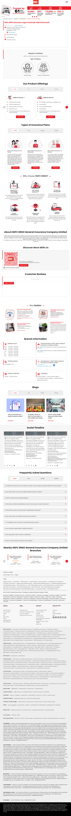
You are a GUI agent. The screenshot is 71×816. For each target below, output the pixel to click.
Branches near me (7, 18)
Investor (5, 613)
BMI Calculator (6, 652)
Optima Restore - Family (33, 649)
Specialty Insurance (31, 685)
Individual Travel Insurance (26, 659)
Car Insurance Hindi (26, 710)
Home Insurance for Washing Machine (11, 673)
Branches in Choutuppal (42, 595)
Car (29, 393)
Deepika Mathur (14, 688)
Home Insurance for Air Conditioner (28, 673)
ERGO (19, 715)
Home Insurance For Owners (32, 671)
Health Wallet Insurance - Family (10, 649)
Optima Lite (42, 649)
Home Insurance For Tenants (19, 671)
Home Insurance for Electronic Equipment (25, 675)
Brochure (12, 695)
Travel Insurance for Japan (33, 664)
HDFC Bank (14, 715)
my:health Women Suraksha (52, 645)
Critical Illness (46, 692)
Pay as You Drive (55, 636)
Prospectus (17, 695)
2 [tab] (34, 16)
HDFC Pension (62, 718)
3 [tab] (36, 16)
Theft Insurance (6, 678)
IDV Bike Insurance (62, 638)
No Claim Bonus (58, 631)
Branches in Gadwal (54, 595)
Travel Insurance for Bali (8, 662)
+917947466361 (10, 37)
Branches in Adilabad (8, 595)
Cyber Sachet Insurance (17, 683)
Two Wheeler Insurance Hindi (37, 710)
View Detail (20, 117)
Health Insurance (17, 692)
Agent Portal (38, 624)
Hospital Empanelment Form (20, 698)
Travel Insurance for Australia (59, 661)
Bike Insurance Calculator (53, 633)
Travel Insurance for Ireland (9, 664)
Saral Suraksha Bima (22, 649)
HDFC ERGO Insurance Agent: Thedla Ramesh (35, 556)
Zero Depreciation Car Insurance (33, 631)
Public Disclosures (7, 622)
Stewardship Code (23, 610)
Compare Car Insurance (20, 631)
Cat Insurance (22, 655)
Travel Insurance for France (46, 662)
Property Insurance (16, 677)
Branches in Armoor (19, 595)
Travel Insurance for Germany (59, 662)
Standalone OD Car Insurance (9, 633)
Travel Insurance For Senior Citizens (23, 661)
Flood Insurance (25, 677)
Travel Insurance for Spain (22, 666)
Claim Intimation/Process (41, 610)
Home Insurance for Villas (42, 678)
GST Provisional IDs (40, 617)
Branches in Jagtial (28, 597)
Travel (42, 393)
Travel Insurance (16, 659)
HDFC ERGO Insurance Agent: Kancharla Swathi (56, 557)
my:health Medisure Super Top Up (53, 650)
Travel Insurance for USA (8, 668)
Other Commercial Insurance (42, 685)
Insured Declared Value (30, 633)
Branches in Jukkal (50, 597)
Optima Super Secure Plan (22, 650)
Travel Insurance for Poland (60, 664)
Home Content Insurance (55, 677)
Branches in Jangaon (39, 597)
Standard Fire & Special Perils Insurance (32, 683)
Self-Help (38, 613)
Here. (20, 652)
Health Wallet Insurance (40, 647)
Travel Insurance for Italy (21, 664)
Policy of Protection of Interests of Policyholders (43, 619)
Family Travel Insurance (39, 659)
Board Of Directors (7, 610)
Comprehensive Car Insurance (39, 629)
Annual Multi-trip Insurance (9, 661)
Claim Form (38, 695)
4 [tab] (38, 16)
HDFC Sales (45, 718)
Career (4, 618)
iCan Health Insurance (17, 647)
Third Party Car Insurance (52, 629)
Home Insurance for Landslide (42, 675)
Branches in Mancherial (58, 600)
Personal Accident (41, 645)
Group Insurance (62, 683)
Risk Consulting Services (20, 685)
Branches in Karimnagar (42, 598)
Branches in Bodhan (30, 595)
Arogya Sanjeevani (7, 647)
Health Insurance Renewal (8, 645)
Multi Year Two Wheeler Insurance (33, 636)
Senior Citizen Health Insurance (55, 643)
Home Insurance (30, 701)
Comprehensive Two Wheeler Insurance (11, 635)
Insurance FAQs (21, 705)
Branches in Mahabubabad (44, 600)
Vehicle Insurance (7, 636)
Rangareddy (23, 18)
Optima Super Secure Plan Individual (36, 650)
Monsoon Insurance (34, 677)
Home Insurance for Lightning (9, 675)
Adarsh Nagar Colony (8, 574)
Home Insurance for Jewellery (43, 673)
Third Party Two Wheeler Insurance (28, 635)
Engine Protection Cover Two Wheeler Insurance (13, 640)
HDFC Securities (29, 718)
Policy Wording (32, 695)
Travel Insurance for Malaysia (46, 664)
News (54, 615)
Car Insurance (15, 629)
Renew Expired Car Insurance (47, 631)
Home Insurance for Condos (30, 678)
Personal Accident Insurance (49, 701)
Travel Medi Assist (34, 705)
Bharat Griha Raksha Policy (16, 678)
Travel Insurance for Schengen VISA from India (42, 661)
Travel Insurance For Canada (21, 662)
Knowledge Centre (50, 705)
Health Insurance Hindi (15, 710)
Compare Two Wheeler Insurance (44, 635)
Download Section (40, 612)
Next (66, 107)
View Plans (15, 167)
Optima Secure (49, 647)
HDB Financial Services (53, 718)
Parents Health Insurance (42, 643)
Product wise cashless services (33, 698)
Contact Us (55, 610)
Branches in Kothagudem (16, 600)
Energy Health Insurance (28, 647)
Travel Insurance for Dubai (33, 662)
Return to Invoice (20, 633)
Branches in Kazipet (54, 598)
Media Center (6, 617)
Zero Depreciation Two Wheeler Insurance (23, 638)
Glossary (27, 705)
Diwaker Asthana (22, 688)
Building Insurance (7, 677)
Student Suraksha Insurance (51, 659)
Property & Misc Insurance (8, 685)
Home (56, 393)
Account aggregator (12, 705)
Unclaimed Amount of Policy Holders (42, 622)
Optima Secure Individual (51, 649)
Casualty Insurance (54, 683)
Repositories (57, 705)
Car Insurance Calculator (8, 631)
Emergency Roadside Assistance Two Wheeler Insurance (45, 638)
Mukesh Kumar (31, 688)
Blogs (54, 612)
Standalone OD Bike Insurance (58, 635)
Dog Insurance (14, 655)
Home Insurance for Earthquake (55, 675)
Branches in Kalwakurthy (16, 598)
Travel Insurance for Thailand (50, 666)
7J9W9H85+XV (41, 364)
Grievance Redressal (57, 613)
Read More (10, 421)
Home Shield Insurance (44, 677)
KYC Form (44, 695)
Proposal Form (24, 695)
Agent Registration (7, 620)
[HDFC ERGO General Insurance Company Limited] (36, 2)
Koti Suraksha (56, 647)
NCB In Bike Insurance (38, 640)
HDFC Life (22, 718)
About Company (6, 612)
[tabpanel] (35, 11)
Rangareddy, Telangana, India (44, 366)
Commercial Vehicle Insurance (18, 636)
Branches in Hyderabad (16, 597)
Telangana (16, 18)
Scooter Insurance (28, 640)
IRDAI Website (42, 705)
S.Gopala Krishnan (39, 688)
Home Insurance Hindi (49, 710)
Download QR (23, 265)
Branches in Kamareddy (29, 598)
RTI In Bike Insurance (48, 640)
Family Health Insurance (31, 643)
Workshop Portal (39, 615)
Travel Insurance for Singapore (9, 666)
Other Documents (51, 695)
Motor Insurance (38, 701)
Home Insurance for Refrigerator (57, 673)
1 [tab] (32, 16)
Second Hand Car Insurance (26, 629)
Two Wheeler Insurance (41, 633)
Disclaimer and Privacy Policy (26, 615)
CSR (4, 615)
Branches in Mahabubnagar (30, 600)
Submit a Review (18, 25)
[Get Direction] (54, 366)
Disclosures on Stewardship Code (27, 612)
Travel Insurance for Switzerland (36, 666)
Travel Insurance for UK (31, 668)
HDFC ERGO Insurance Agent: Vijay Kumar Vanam (15, 557)
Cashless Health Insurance (20, 645)
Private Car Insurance (37, 692)
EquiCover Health (14, 652)
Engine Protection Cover (8, 638)
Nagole (16, 574)
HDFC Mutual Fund (37, 718)
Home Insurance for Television (45, 671)
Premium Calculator (32, 645)
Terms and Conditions (24, 613)
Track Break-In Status (46, 636)
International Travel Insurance (43, 668)
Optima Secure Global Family (9, 650)
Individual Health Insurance (18, 643)
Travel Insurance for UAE (20, 668)
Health (15, 393)
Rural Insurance (45, 683)
